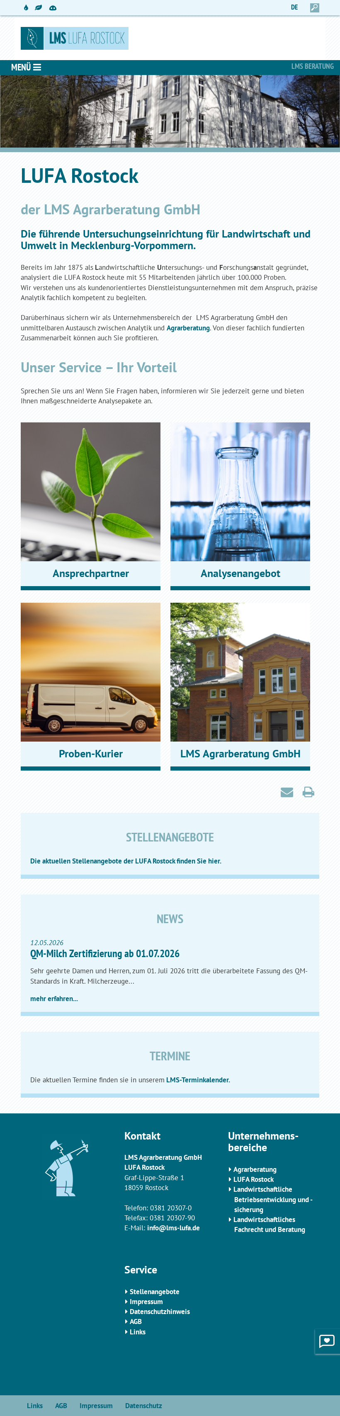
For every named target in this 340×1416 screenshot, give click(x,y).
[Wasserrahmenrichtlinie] (26, 7)
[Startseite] (170, 38)
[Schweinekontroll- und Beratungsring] (53, 4)
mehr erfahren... (54, 998)
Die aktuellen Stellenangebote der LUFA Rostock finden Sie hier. (125, 861)
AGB (136, 1321)
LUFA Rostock (253, 1179)
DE (294, 7)
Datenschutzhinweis (160, 1311)
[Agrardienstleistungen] (38, 7)
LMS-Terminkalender (196, 1079)
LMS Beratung (312, 66)
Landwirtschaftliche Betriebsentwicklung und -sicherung (273, 1199)
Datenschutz (143, 1405)
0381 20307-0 (171, 1207)
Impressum (146, 1301)
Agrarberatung (188, 327)
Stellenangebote (155, 1291)
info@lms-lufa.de (173, 1227)
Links (138, 1331)
